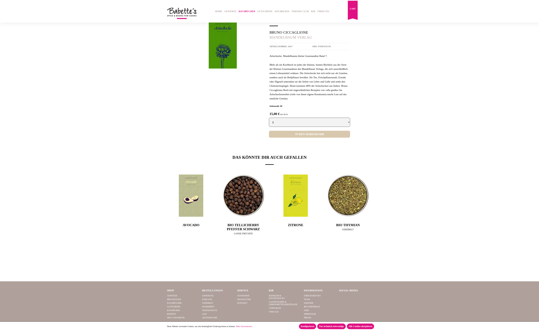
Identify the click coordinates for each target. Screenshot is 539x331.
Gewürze (172, 296)
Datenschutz (209, 310)
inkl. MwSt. (284, 114)
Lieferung (208, 296)
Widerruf (207, 303)
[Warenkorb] (353, 11)
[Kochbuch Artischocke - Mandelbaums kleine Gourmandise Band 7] (223, 44)
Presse (307, 318)
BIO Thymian (348, 225)
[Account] (370, 12)
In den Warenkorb (309, 134)
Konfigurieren (307, 326)
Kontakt (242, 303)
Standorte (243, 296)
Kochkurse (173, 310)
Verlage (274, 312)
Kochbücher (174, 303)
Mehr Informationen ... (245, 326)
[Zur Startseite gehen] (182, 13)
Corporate (275, 308)
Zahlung (207, 299)
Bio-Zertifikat (312, 307)
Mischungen (174, 299)
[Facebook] (342, 297)
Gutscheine (173, 307)
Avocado (191, 225)
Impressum (310, 314)
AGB (204, 314)
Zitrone (295, 225)
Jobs (306, 310)
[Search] (363, 12)
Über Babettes (312, 296)
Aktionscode (209, 318)
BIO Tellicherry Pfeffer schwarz (243, 227)
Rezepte (171, 314)
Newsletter (244, 299)
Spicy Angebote (176, 318)
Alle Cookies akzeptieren (360, 326)
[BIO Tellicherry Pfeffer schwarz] (243, 196)
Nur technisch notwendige (331, 326)
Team (307, 299)
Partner (308, 303)
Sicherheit (208, 307)
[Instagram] (349, 297)
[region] (223, 44)
